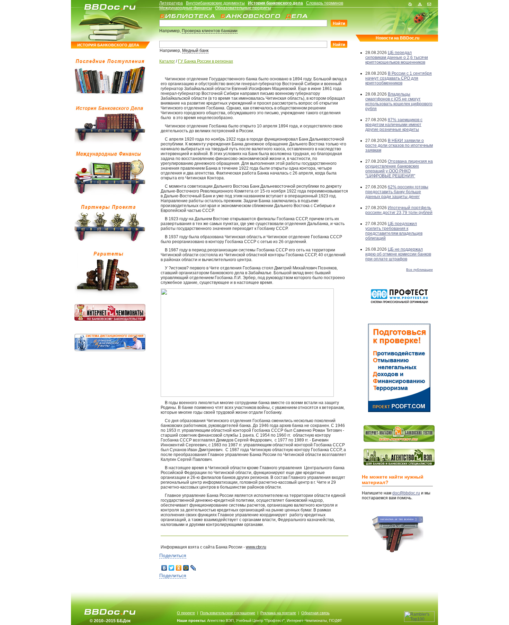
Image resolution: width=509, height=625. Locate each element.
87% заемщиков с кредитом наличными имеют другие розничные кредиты (393, 124)
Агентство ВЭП (220, 620)
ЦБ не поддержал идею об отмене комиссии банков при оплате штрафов (398, 254)
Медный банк (195, 50)
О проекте (186, 613)
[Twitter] (171, 567)
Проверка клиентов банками (210, 30)
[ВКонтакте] (164, 567)
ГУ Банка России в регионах (205, 61)
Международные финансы (185, 8)
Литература (171, 3)
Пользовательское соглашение (227, 613)
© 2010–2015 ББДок (110, 620)
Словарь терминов (324, 3)
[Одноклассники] (178, 567)
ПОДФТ (335, 620)
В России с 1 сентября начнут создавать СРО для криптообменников (398, 78)
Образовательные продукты (243, 8)
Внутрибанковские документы (215, 3)
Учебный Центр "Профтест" (260, 620)
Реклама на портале (278, 613)
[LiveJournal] (193, 567)
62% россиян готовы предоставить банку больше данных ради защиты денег (396, 192)
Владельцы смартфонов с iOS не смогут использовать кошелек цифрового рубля (398, 101)
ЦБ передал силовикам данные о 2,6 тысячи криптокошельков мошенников (396, 57)
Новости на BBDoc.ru (397, 38)
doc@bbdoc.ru (406, 493)
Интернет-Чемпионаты (307, 620)
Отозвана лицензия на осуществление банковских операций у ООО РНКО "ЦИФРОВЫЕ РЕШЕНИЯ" (399, 168)
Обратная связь (315, 613)
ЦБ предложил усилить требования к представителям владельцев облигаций (393, 231)
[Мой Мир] (186, 567)
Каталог (167, 61)
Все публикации (419, 269)
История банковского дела (275, 3)
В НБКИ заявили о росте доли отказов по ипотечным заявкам (399, 145)
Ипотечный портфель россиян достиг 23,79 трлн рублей (398, 210)
